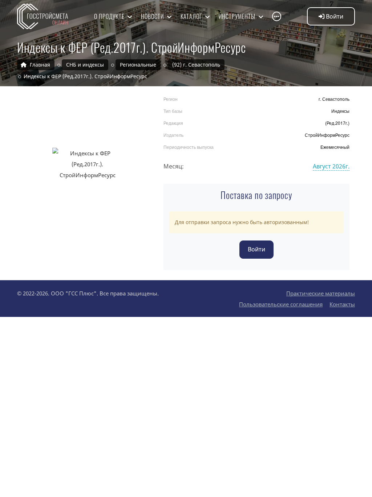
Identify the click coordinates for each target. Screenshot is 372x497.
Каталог (192, 16)
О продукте (110, 16)
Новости (153, 16)
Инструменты (238, 16)
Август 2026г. (331, 166)
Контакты (342, 304)
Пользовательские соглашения (281, 304)
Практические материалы (320, 293)
